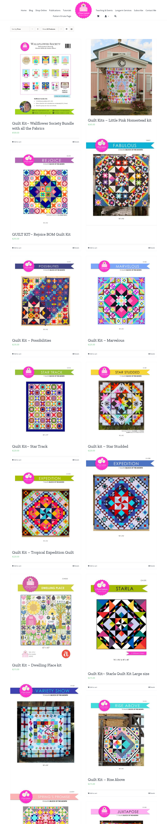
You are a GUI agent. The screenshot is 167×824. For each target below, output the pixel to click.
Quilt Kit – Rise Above (106, 779)
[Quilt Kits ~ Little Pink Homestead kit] (121, 77)
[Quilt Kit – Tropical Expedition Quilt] (45, 507)
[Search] (114, 16)
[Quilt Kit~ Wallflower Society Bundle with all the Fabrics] (45, 78)
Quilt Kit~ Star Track (30, 446)
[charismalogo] (83, 2)
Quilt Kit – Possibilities (31, 340)
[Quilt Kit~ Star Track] (45, 401)
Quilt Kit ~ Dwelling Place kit (37, 665)
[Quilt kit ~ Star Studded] (121, 401)
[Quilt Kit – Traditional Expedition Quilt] (121, 497)
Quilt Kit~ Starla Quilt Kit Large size (118, 673)
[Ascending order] (37, 29)
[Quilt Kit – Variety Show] (45, 724)
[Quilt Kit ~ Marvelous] (121, 295)
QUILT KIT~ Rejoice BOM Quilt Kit (41, 234)
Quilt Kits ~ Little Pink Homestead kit (119, 120)
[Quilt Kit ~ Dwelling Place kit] (45, 617)
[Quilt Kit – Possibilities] (45, 295)
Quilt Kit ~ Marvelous (106, 340)
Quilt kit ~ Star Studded (108, 446)
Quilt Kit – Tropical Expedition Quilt (43, 552)
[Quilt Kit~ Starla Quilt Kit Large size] (121, 621)
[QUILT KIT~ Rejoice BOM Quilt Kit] (45, 189)
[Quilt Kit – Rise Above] (121, 735)
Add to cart (17, 142)
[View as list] (71, 29)
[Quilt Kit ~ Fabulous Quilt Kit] (121, 179)
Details (76, 142)
